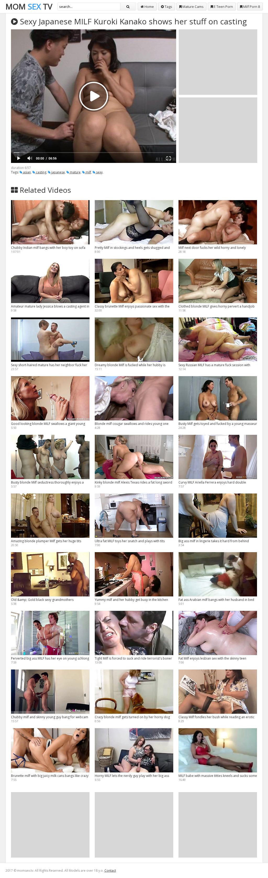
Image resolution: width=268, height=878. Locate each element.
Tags (168, 6)
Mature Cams (193, 6)
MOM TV (28, 6)
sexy (99, 172)
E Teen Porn (223, 6)
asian (26, 172)
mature (75, 172)
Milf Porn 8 (251, 6)
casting (40, 172)
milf (88, 172)
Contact (110, 870)
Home (149, 6)
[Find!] (128, 6)
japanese (58, 172)
